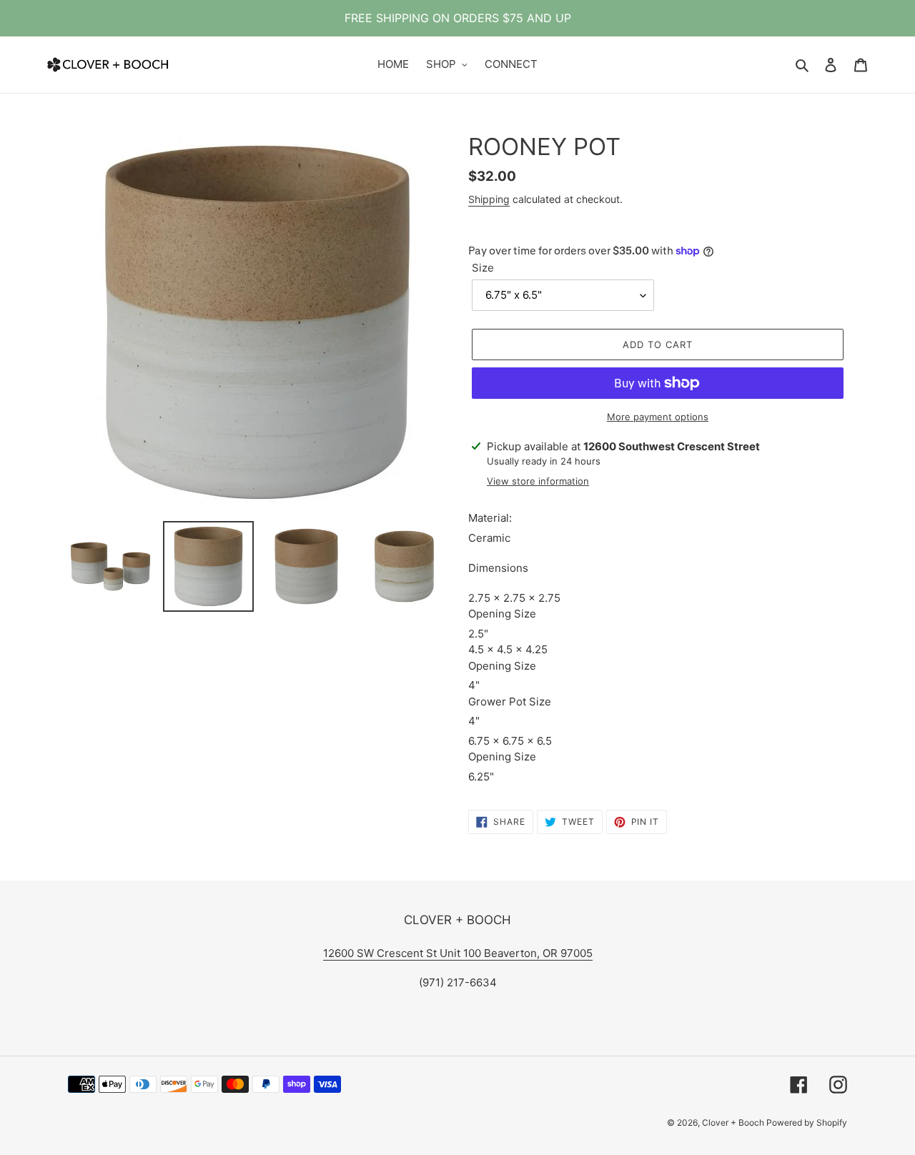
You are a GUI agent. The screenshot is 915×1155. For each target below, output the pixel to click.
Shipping (489, 199)
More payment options (657, 416)
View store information (538, 481)
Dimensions (498, 568)
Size (483, 267)
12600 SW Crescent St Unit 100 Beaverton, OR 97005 (458, 953)
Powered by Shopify (806, 1122)
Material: (491, 518)
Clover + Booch (734, 1122)
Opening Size (503, 613)
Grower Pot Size (511, 701)
